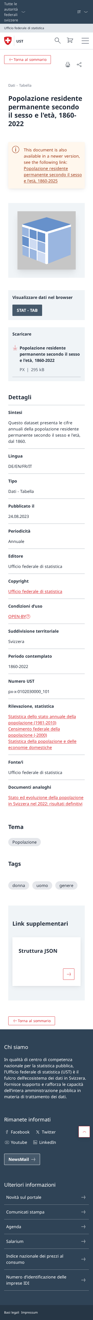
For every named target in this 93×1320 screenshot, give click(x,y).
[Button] (68, 974)
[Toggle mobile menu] (85, 41)
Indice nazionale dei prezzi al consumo (34, 1259)
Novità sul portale (23, 1197)
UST (19, 41)
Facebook (20, 1132)
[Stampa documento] (67, 64)
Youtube (19, 1142)
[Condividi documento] (79, 64)
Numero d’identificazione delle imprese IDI (36, 1280)
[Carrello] (69, 40)
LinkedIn (47, 1142)
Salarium (15, 1241)
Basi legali (11, 1312)
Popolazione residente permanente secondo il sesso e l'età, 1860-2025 (53, 175)
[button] (84, 1131)
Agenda (13, 1226)
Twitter (49, 1132)
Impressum (29, 1312)
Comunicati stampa (25, 1212)
